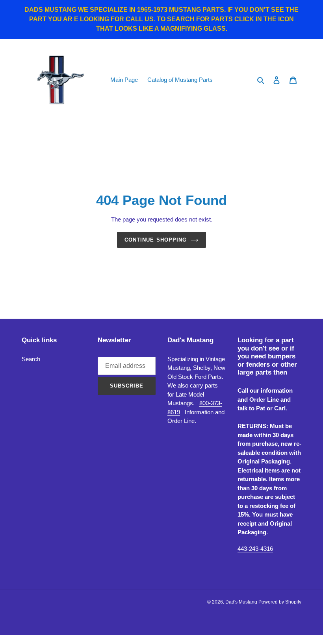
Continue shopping (155, 240)
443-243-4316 (255, 548)
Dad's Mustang (241, 602)
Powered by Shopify (279, 602)
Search (31, 359)
